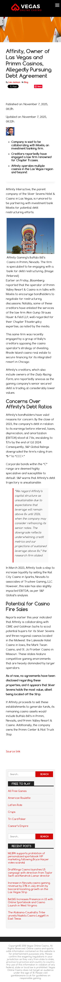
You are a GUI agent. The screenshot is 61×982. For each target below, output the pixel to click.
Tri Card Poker (17, 819)
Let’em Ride (15, 805)
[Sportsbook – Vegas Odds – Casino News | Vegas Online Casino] (30, 10)
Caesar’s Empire (18, 826)
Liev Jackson (14, 82)
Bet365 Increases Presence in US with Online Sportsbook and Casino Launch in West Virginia (30, 902)
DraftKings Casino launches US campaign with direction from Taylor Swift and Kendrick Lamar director (30, 872)
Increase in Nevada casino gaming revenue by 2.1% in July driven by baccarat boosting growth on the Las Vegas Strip (29, 887)
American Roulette (19, 798)
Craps (11, 812)
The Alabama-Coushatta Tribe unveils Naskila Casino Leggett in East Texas (28, 915)
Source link (13, 751)
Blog (26, 82)
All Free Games (17, 791)
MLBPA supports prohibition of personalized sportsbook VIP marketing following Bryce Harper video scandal (28, 858)
